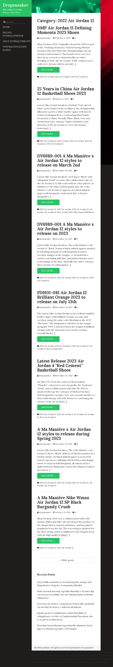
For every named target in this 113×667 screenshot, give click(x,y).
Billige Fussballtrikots (85, 655)
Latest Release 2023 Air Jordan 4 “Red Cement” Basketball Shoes (60, 365)
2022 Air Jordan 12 (79, 76)
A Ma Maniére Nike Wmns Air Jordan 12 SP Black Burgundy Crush (63, 502)
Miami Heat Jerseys (57, 652)
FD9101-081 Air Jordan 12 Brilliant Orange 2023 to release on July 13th (62, 297)
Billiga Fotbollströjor (13, 34)
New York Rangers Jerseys (83, 652)
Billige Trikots (65, 655)
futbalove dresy (96, 658)
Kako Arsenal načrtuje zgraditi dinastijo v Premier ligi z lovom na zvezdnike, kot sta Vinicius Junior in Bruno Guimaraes (65, 594)
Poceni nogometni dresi (93, 662)
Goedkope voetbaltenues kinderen (68, 658)
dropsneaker (45, 38)
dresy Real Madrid (47, 655)
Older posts (66, 560)
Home (6, 27)
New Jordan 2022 (65, 212)
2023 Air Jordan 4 (65, 414)
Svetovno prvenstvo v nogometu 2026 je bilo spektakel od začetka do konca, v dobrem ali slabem (65, 605)
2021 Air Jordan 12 (48, 141)
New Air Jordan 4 (48, 417)
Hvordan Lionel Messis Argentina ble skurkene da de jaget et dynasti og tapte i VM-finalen (64, 627)
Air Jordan (78, 414)
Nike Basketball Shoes (84, 212)
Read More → (50, 70)
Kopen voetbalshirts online (34, 658)
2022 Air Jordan (47, 76)
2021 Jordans (63, 141)
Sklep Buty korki (37, 652)
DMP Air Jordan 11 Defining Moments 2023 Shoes (64, 30)
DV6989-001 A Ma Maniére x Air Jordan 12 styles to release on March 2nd (65, 160)
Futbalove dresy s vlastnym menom (60, 662)
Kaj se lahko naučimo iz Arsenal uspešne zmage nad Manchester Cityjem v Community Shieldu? (64, 584)
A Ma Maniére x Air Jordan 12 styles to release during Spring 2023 (64, 434)
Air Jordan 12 (50, 212)
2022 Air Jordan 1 (62, 76)
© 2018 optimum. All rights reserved (51, 647)
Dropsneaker (15, 5)
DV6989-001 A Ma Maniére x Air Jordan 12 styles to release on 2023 (65, 229)
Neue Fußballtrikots (16, 41)
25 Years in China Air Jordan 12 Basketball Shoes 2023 (65, 91)
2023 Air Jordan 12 (55, 144)
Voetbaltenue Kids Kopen (14, 48)
